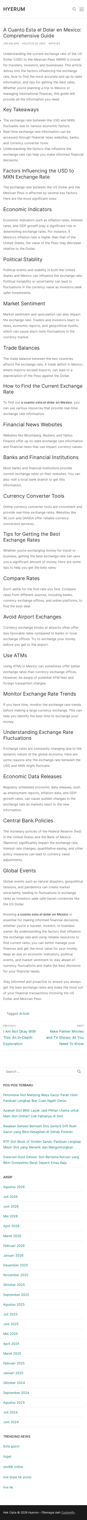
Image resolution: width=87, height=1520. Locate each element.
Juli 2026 (10, 1197)
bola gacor (11, 1446)
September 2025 (16, 1295)
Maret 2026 (12, 1236)
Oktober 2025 (14, 1285)
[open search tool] (74, 9)
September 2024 (16, 1393)
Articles (54, 43)
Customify (68, 1512)
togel (7, 1456)
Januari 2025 (13, 1373)
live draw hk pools (17, 1477)
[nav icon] (81, 9)
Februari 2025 (14, 1363)
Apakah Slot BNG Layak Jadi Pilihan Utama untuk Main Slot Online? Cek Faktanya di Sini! (41, 1113)
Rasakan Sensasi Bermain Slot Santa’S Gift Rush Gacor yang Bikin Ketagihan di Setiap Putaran (39, 1129)
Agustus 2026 (14, 1187)
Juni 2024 (11, 1422)
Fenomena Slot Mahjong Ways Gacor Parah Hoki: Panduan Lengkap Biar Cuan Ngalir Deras (40, 1098)
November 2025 (15, 1275)
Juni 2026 (11, 1206)
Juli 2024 (10, 1412)
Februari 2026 (14, 1246)
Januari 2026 (13, 1255)
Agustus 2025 (14, 1304)
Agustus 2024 (14, 1402)
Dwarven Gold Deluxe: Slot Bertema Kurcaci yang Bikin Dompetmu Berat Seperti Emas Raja (41, 1160)
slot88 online (13, 1467)
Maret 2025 (12, 1353)
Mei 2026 (10, 1216)
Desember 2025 (15, 1265)
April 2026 (11, 1226)
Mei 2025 (10, 1334)
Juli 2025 (10, 1314)
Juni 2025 (11, 1324)
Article (24, 1014)
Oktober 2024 (14, 1383)
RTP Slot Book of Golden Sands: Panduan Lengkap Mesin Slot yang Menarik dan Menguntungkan (42, 1144)
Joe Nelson (11, 43)
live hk (8, 1487)
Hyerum (14, 9)
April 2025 (11, 1344)
